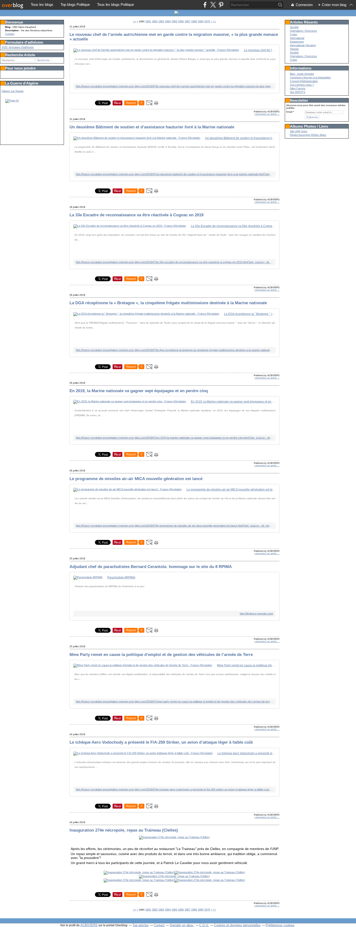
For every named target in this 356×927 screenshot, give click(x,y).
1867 (187, 21)
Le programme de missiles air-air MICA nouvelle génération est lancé (136, 478)
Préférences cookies (280, 925)
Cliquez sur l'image (12, 91)
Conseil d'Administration (304, 81)
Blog (7, 27)
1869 (200, 21)
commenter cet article (266, 114)
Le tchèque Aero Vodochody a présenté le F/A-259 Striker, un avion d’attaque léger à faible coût (161, 742)
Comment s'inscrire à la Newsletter (310, 77)
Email (289, 111)
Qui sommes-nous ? (302, 84)
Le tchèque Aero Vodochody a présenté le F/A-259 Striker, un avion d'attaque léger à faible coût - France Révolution (246, 753)
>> (214, 21)
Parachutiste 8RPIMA (121, 577)
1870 (207, 21)
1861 (148, 21)
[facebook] (205, 5)
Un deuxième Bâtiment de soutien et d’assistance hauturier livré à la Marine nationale (152, 127)
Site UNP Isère (298, 131)
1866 (181, 21)
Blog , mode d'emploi (302, 73)
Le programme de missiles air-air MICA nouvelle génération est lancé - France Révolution (231, 489)
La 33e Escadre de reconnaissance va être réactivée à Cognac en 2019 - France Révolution (233, 226)
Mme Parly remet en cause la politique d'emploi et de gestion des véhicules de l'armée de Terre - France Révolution (246, 665)
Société (294, 27)
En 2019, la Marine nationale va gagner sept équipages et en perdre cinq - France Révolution (233, 401)
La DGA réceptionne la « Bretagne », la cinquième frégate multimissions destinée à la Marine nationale (168, 303)
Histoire (294, 48)
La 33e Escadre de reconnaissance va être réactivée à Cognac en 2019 (136, 215)
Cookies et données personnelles (237, 925)
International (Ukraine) (303, 45)
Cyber (293, 34)
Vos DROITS (297, 92)
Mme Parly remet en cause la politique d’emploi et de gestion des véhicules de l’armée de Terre (161, 654)
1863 (161, 21)
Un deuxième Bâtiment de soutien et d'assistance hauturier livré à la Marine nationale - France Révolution (240, 138)
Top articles (140, 925)
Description (12, 30)
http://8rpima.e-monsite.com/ (256, 613)
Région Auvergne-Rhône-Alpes (308, 134)
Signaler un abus (182, 925)
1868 (194, 21)
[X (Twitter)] (213, 5)
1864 (168, 21)
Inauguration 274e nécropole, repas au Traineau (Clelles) (124, 830)
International (297, 38)
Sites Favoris (297, 88)
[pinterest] (221, 5)
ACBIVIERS (89, 925)
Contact (9, 33)
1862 (155, 21)
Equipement (297, 41)
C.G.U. (204, 925)
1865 (174, 21)
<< (134, 21)
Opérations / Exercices (303, 30)
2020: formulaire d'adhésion (17, 47)
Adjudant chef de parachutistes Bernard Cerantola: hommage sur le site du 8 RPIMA (151, 566)
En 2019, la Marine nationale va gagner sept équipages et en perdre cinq (139, 391)
